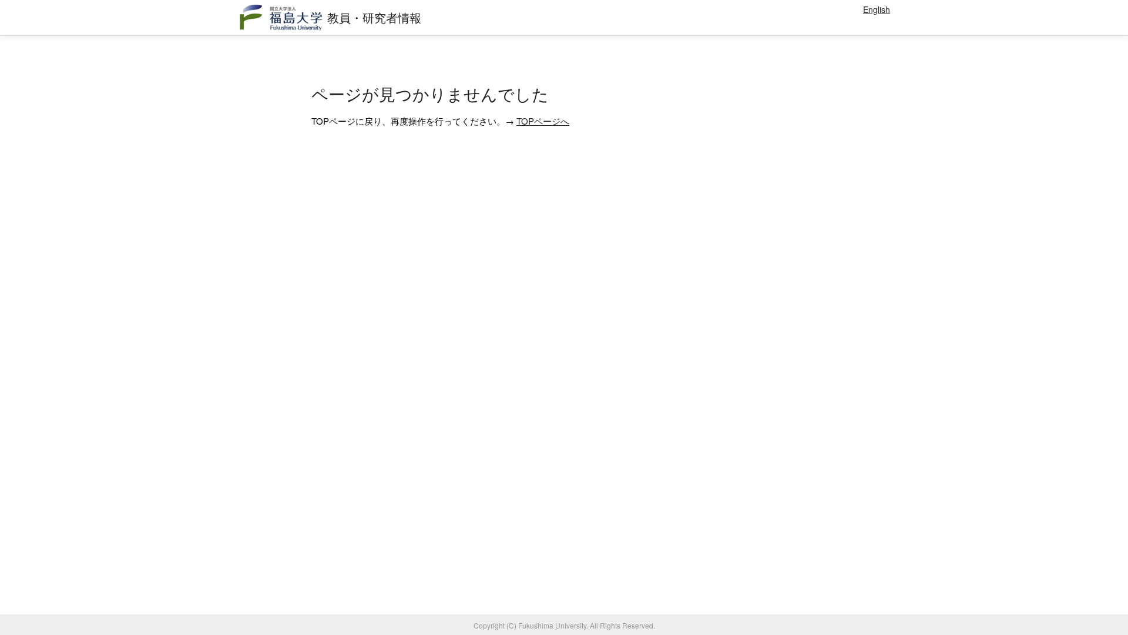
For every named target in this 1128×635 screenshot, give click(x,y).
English (876, 9)
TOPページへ (542, 121)
